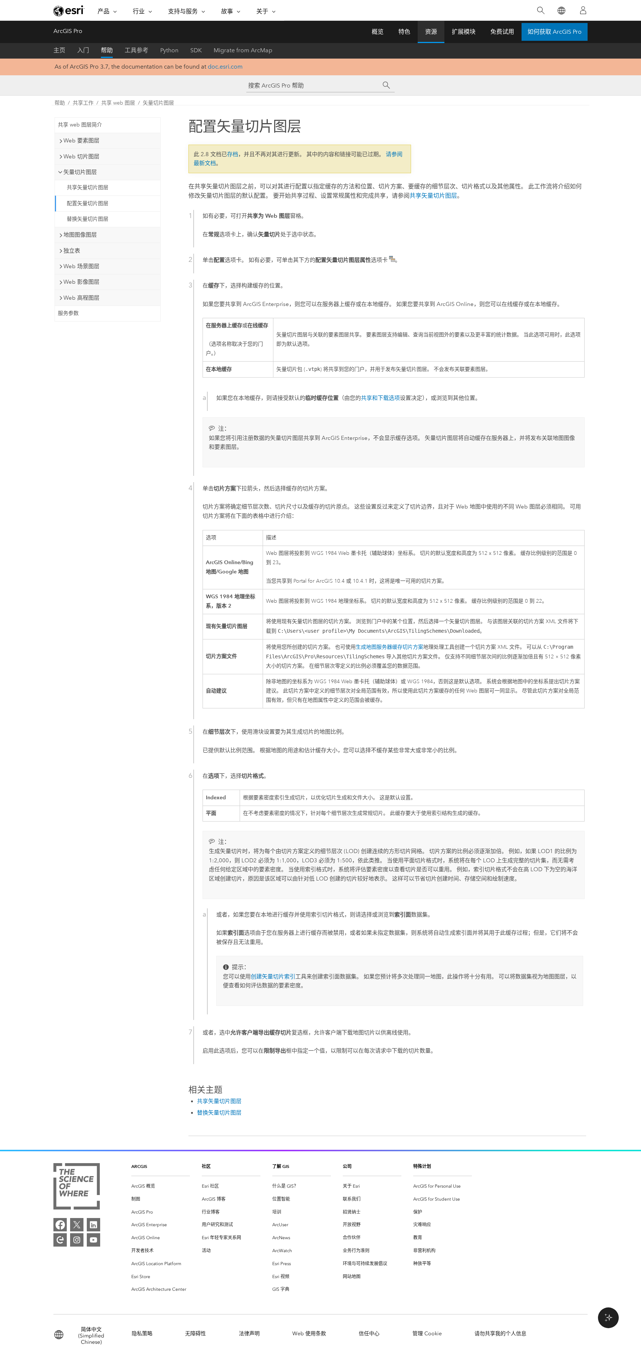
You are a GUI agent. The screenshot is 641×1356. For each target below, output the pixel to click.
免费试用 (502, 31)
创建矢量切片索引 (273, 976)
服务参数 (68, 313)
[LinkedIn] (93, 1224)
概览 (378, 31)
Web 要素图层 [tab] (81, 140)
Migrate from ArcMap (243, 50)
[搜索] (540, 10)
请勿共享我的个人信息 (500, 1333)
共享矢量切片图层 (87, 187)
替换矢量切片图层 (87, 219)
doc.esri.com (225, 66)
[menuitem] (160, 1186)
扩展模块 (464, 31)
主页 (59, 50)
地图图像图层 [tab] (80, 234)
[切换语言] (561, 10)
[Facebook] (60, 1224)
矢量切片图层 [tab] (80, 172)
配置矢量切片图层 (87, 203)
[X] (76, 1224)
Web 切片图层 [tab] (81, 156)
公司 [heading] (347, 1166)
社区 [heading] (206, 1166)
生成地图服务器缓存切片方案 (389, 647)
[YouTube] (93, 1240)
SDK (196, 50)
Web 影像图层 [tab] (81, 282)
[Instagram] (76, 1240)
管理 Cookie (427, 1333)
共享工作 (83, 103)
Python (169, 50)
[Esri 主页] (69, 11)
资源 (431, 31)
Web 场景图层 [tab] (81, 266)
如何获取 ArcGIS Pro (554, 31)
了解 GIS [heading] (280, 1166)
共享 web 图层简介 (80, 125)
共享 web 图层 (118, 103)
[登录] (583, 10)
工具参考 (136, 50)
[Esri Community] (60, 1240)
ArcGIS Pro (67, 30)
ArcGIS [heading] (139, 1166)
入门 (83, 50)
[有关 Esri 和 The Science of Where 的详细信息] (76, 1187)
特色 (404, 31)
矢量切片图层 (158, 103)
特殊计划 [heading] (422, 1166)
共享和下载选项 (380, 398)
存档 (232, 154)
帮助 (107, 50)
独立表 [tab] (71, 250)
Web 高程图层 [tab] (81, 297)
